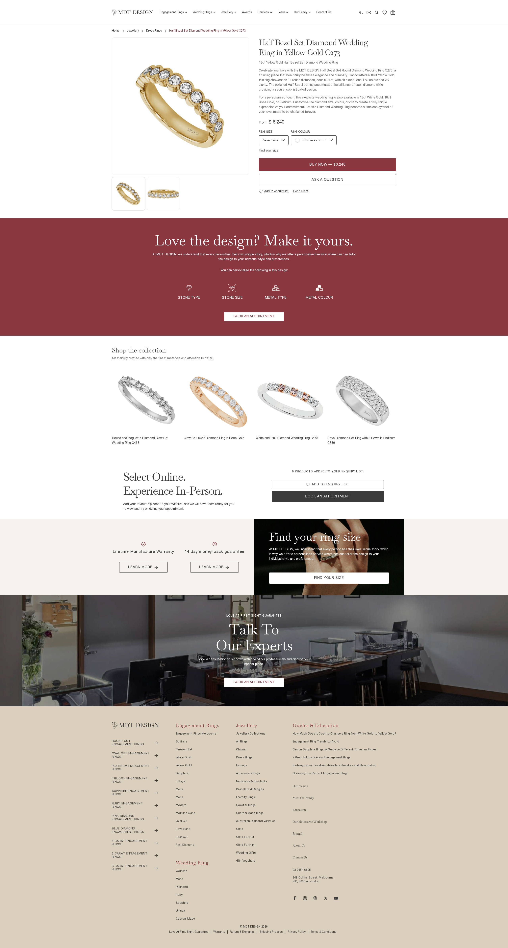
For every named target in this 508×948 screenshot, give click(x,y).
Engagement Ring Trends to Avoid (316, 741)
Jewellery (227, 12)
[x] (326, 898)
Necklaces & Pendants (251, 781)
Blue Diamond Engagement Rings (128, 830)
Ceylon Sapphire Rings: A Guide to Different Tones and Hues (335, 749)
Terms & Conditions (323, 932)
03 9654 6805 (302, 870)
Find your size (268, 150)
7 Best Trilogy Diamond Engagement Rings (322, 757)
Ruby (179, 895)
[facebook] (295, 898)
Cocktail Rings (246, 805)
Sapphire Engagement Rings (130, 793)
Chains (240, 749)
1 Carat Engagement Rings (129, 843)
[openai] (315, 898)
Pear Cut (182, 837)
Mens (179, 789)
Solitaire (181, 741)
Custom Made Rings (250, 813)
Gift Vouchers (245, 861)
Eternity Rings (245, 797)
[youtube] (336, 898)
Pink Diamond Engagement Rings (128, 818)
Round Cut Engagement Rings (128, 743)
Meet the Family (303, 798)
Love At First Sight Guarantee (188, 932)
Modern (181, 805)
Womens (181, 871)
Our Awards (300, 786)
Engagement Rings (172, 12)
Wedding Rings (202, 12)
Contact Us (324, 12)
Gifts (239, 829)
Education (299, 810)
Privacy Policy (297, 932)
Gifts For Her (245, 837)
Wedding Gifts (246, 853)
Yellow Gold (184, 765)
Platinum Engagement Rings (131, 768)
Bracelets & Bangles (250, 789)
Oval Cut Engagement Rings (131, 755)
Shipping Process (271, 932)
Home (115, 31)
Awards (247, 12)
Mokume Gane (185, 813)
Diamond (182, 887)
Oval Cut (182, 821)
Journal (297, 833)
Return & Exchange (242, 932)
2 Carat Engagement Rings (129, 855)
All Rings (242, 741)
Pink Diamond (185, 845)
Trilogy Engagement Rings (130, 780)
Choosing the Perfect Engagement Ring (320, 773)
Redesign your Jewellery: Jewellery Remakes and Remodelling (334, 765)
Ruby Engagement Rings (127, 805)
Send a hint (300, 191)
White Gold (183, 757)
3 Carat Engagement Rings (129, 868)
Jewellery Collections (250, 734)
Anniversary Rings (248, 773)
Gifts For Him (245, 845)
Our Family (300, 12)
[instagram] (305, 898)
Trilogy (180, 781)
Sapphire (182, 773)
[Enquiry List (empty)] (384, 12)
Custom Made (185, 919)
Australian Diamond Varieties (256, 821)
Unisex (180, 911)
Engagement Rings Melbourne (196, 734)
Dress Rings (154, 31)
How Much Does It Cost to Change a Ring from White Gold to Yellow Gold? (344, 734)
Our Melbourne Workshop (310, 821)
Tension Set (184, 749)
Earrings (241, 765)
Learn (281, 12)
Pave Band (183, 829)
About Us (299, 845)
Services (263, 12)
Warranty (219, 932)
